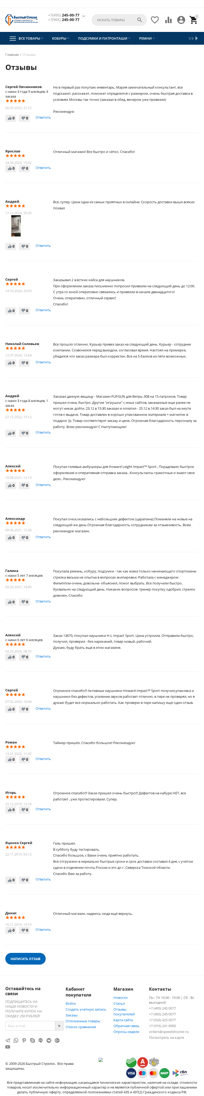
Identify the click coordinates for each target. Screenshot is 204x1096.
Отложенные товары (83, 1021)
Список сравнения (81, 1026)
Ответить (43, 117)
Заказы (72, 1015)
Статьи (119, 1003)
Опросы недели (126, 1031)
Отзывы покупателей (124, 1011)
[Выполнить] (59, 1025)
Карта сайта (123, 1020)
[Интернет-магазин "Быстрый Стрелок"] (21, 20)
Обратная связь (126, 1025)
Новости (120, 997)
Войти (71, 1003)
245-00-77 (63, 15)
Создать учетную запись (86, 1009)
